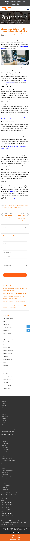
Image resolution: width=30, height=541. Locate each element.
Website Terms (5, 479)
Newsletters (6, 365)
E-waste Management (6, 485)
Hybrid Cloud (5, 445)
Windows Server (17, 207)
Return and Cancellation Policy (8, 429)
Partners (4, 420)
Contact (3, 403)
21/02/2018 (3, 35)
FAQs (3, 427)
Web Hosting (10, 207)
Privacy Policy (5, 483)
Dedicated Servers (6, 437)
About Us (4, 401)
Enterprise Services (7, 353)
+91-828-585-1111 (21, 3)
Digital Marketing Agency (9, 342)
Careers (4, 424)
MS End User (5, 487)
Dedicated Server (8, 205)
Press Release (6, 374)
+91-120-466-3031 (13, 1)
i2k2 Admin (17, 34)
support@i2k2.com (8, 509)
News (4, 362)
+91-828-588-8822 (15, 4)
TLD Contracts (5, 474)
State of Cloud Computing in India (9, 216)
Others (5, 371)
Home (2, 20)
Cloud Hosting (6, 324)
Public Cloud (5, 441)
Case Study (4, 414)
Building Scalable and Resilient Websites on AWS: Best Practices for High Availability (15, 306)
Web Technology (7, 385)
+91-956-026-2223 (8, 504)
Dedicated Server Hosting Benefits (20, 205)
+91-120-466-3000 (13, 3)
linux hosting (6, 356)
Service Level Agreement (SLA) (8, 470)
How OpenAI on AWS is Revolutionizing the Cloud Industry (14, 302)
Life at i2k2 (4, 422)
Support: (7, 3)
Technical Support (7, 376)
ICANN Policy (5, 472)
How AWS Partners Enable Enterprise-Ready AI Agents (15, 293)
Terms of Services (6, 481)
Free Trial (4, 466)
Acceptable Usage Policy (7, 476)
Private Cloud (5, 443)
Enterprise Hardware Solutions (8, 460)
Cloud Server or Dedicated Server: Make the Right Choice (20, 217)
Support (4, 405)
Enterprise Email (7, 347)
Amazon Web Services (8, 318)
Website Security (7, 388)
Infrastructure (5, 412)
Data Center (6, 330)
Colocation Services (7, 327)
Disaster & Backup (7, 344)
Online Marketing (7, 368)
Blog (7, 20)
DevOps (5, 336)
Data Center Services (6, 454)
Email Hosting (5, 447)
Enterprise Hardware (8, 350)
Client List (4, 418)
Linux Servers (4, 207)
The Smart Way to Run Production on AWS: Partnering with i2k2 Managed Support (15, 289)
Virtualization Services (8, 379)
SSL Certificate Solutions (7, 458)
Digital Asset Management (9, 339)
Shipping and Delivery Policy (8, 431)
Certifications (5, 416)
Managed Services (7, 359)
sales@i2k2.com (7, 517)
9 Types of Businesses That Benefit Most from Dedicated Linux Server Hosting (13, 297)
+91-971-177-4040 (21, 1)
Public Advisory (5, 489)
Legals (3, 468)
